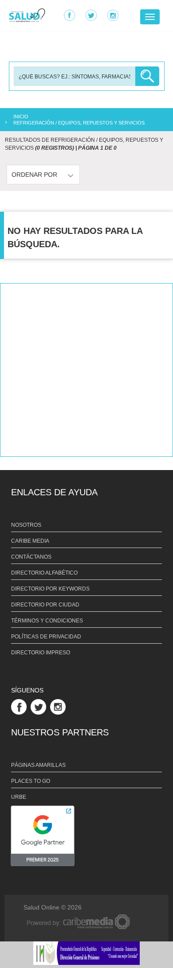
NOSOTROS (26, 525)
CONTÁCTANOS (31, 557)
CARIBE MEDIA (30, 541)
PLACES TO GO (30, 781)
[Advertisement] (86, 370)
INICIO (20, 116)
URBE (18, 797)
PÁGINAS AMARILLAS (38, 765)
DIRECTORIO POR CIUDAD (45, 605)
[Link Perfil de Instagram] (59, 706)
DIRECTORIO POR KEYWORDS (50, 589)
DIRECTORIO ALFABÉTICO (44, 573)
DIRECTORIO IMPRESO (40, 652)
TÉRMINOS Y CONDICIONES (47, 621)
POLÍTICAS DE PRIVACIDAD (46, 637)
